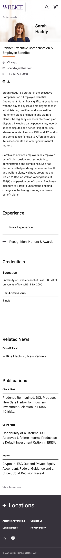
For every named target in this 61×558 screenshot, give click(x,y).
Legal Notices (10, 528)
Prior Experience (21, 227)
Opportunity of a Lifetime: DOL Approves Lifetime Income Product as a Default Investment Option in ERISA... (30, 438)
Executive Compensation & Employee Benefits (28, 50)
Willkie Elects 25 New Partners (25, 356)
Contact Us (36, 521)
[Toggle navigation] (55, 7)
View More (9, 487)
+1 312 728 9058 (17, 74)
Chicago (12, 62)
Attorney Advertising (14, 521)
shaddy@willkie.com (19, 68)
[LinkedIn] (4, 538)
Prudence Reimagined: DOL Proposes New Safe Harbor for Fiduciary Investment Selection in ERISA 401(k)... (29, 404)
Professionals (10, 17)
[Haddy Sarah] (8, 81)
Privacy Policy (38, 528)
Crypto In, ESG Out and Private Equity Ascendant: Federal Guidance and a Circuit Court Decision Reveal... (29, 469)
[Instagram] (13, 538)
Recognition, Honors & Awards (31, 241)
